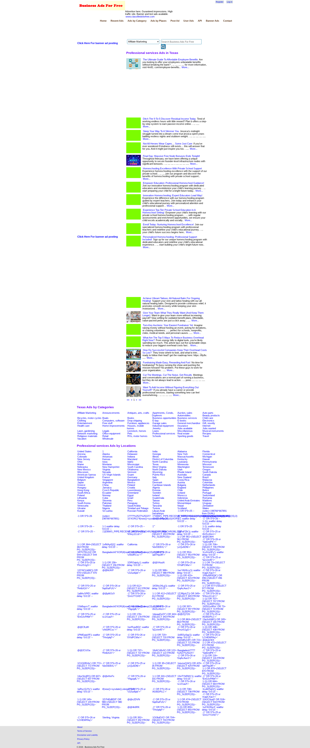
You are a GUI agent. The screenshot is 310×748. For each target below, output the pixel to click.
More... (185, 67)
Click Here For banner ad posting (97, 43)
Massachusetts (185, 456)
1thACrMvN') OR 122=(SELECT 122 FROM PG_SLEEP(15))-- (164, 653)
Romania (207, 498)
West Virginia (159, 467)
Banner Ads (212, 21)
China (105, 485)
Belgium (81, 480)
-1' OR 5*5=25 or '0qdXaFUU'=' (161, 700)
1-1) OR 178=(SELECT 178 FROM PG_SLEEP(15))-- (138, 617)
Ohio (79, 462)
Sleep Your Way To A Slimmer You (161, 131)
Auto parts (207, 413)
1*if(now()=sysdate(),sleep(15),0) (219, 516)
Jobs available (184, 428)
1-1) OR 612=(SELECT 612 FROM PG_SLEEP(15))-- (138, 588)
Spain (155, 480)
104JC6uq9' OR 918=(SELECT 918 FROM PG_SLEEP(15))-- (213, 702)
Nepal (180, 505)
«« (128, 400)
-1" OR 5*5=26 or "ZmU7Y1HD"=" (136, 594)
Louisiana (182, 462)
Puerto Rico (158, 474)
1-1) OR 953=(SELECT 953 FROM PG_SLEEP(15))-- (188, 555)
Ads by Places (158, 21)
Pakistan (107, 503)
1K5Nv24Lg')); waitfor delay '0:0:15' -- (163, 587)
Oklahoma (132, 469)
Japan (80, 482)
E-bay (155, 420)
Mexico (131, 482)
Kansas (106, 459)
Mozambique (184, 503)
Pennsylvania (209, 462)
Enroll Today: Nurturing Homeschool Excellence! (168, 224)
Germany (132, 477)
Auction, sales (184, 413)
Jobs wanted (209, 428)
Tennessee (208, 467)
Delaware (132, 454)
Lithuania (82, 498)
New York (182, 454)
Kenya (80, 500)
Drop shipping (134, 420)
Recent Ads (117, 21)
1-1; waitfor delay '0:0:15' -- (186, 520)
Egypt (130, 495)
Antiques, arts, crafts (138, 413)
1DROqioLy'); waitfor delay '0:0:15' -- (138, 563)
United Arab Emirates (188, 500)
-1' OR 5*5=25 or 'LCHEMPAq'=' (211, 636)
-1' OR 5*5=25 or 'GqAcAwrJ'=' (186, 587)
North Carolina (160, 462)
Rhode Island (184, 472)
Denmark (157, 482)
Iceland (181, 493)
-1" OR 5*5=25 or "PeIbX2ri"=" (86, 587)
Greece (81, 485)
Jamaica (106, 487)
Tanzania (157, 505)
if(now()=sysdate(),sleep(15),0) (118, 689)
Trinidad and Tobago (137, 508)
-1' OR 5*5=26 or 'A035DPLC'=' (161, 690)
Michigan (207, 456)
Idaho (130, 462)
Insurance (182, 426)
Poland (81, 495)
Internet (206, 426)
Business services (187, 418)
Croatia (131, 487)
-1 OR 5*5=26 (84, 516)
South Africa (83, 493)
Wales (205, 508)
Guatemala (158, 498)
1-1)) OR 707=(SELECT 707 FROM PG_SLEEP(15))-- (213, 601)
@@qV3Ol (208, 640)
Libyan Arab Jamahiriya (158, 512)
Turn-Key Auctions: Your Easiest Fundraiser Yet (168, 325)
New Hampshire (110, 467)
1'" (153, 526)
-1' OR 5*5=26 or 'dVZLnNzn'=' (161, 607)
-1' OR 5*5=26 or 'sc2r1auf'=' (186, 682)
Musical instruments (213, 431)
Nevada (106, 472)
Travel (205, 436)
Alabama (182, 451)
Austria (181, 482)
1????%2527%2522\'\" (139, 516)
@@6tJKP (108, 570)
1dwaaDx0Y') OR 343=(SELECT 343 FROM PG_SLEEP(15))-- (164, 617)
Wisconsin (82, 472)
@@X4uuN (158, 562)
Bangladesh (133, 480)
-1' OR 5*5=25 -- (136, 526)
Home (103, 21)
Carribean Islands (161, 485)
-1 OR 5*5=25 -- (185, 511)
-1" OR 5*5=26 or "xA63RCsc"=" (111, 628)
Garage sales (159, 423)
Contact (227, 21)
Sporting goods (185, 436)
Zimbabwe (207, 505)
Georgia (156, 454)
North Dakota (159, 469)
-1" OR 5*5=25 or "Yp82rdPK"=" (211, 651)
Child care (207, 418)
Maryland (132, 459)
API (200, 21)
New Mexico (84, 469)
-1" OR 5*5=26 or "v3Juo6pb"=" (136, 571)
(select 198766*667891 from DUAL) (214, 512)
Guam (130, 474)
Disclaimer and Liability (87, 735)
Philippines (208, 487)
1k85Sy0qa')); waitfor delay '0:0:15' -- (188, 636)
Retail (105, 436)
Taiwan (156, 500)
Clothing (81, 420)
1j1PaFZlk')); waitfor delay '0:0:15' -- (187, 532)
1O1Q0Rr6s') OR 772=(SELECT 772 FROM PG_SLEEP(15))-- (89, 666)
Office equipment (111, 433)
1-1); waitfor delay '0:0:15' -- (211, 527)
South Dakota (209, 472)
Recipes (206, 433)
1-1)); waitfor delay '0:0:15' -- (212, 522)
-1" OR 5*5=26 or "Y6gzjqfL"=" (136, 677)
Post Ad (174, 21)
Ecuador (106, 493)
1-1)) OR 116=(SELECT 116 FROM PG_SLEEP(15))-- (213, 658)
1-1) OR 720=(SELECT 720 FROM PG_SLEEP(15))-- (163, 637)
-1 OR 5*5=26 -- (85, 526)
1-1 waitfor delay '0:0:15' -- (111, 527)
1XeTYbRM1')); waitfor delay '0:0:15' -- (189, 677)
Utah (179, 469)
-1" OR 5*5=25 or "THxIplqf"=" (111, 636)
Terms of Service (84, 731)
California (132, 451)
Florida (206, 451)
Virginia (106, 469)
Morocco (182, 495)
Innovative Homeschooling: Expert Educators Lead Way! (172, 195)
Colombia (207, 482)
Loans (155, 431)
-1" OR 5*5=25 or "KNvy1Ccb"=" (136, 532)
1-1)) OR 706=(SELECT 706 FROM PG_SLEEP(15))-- (213, 547)
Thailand (106, 505)
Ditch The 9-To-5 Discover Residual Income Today (169, 119)
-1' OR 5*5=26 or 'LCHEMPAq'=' (86, 718)
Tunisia (156, 508)
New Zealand (184, 477)
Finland (131, 485)
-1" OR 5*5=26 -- (211, 518)
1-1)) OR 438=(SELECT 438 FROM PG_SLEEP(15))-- (213, 630)
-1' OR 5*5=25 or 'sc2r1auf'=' (111, 615)
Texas (155, 464)
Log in (229, 2)
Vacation (81, 438)
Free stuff (107, 423)
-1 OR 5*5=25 (184, 526)
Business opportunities (164, 418)
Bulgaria (181, 485)
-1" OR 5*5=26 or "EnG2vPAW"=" (211, 677)
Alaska (106, 454)
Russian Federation (137, 511)
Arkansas (107, 456)
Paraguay (132, 503)
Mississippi (133, 464)
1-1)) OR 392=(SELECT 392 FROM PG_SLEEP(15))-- (138, 720)
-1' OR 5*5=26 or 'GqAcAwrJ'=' (186, 656)
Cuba (105, 498)
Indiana (131, 456)
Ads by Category (137, 21)
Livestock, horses (136, 431)
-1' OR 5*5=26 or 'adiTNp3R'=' (161, 553)
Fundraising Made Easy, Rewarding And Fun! (166, 362)
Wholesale (107, 438)
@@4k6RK (133, 707)
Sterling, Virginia (110, 717)
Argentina (107, 482)
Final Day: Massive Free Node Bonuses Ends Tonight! (171, 156)
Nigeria (106, 508)
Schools (156, 436)
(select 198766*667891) (110, 517)
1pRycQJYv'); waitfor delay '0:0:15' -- (88, 690)
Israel (130, 498)
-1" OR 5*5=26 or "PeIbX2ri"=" (111, 651)
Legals (105, 431)
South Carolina (135, 467)
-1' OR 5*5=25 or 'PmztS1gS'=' (86, 563)
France (106, 477)
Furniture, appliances (138, 423)
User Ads (188, 21)
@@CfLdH (83, 627)
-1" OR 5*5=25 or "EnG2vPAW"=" (86, 615)
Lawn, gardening (86, 431)
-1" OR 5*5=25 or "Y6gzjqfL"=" (136, 607)
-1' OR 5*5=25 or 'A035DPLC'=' (211, 615)
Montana (107, 464)
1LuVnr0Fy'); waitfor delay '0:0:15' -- (213, 553)
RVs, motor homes (137, 436)
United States (84, 451)
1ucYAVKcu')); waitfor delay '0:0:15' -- (188, 571)
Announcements (111, 413)
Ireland (156, 495)
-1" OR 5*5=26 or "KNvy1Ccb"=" (211, 594)
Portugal (206, 493)
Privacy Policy (83, 739)
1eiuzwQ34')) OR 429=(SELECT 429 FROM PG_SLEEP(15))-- (189, 666)
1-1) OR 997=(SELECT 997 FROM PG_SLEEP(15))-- (188, 609)
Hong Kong (83, 490)
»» (140, 400)
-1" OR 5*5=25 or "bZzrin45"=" (211, 558)
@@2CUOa (83, 650)
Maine (80, 464)
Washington (183, 467)
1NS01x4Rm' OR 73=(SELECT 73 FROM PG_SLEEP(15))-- (214, 609)
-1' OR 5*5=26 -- (161, 518)
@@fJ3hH (208, 536)
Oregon (206, 469)
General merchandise (188, 423)
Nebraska (82, 467)
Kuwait (80, 511)
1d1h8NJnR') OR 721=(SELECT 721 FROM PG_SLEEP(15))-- (189, 642)
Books (130, 418)
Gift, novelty (208, 423)
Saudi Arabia (134, 505)
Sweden (156, 493)
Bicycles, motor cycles (89, 418)
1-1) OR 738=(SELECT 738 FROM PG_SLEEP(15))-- (188, 692)
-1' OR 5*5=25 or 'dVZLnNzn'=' (211, 532)
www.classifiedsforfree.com (140, 16)
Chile (180, 490)
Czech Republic (110, 490)
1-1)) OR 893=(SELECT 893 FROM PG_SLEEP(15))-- (188, 710)
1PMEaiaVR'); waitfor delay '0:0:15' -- (88, 636)
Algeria (156, 487)
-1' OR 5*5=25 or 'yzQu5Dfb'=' (136, 664)
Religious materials (87, 436)
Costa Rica (183, 480)
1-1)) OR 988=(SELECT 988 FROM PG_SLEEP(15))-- (163, 573)
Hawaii (206, 459)
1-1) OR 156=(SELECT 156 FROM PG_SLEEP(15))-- (113, 565)
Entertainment (84, 423)
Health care (83, 426)
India (154, 451)
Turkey (156, 503)
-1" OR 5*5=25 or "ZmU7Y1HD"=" (211, 713)
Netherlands (208, 485)
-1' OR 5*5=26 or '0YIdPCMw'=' (136, 636)
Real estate (183, 433)
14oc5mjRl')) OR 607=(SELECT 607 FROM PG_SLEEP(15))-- (89, 679)
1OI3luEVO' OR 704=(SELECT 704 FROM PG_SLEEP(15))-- (163, 720)
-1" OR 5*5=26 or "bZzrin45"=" (161, 628)
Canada (206, 474)
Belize (205, 490)
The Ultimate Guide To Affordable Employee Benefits (170, 59)
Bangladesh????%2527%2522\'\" (186, 651)
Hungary (81, 487)
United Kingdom (85, 477)
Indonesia (182, 498)
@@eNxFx (108, 676)
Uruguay (207, 503)
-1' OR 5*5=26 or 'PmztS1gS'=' (186, 628)
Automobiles (184, 415)
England (181, 487)
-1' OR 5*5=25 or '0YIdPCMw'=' (186, 563)
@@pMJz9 (108, 593)
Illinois (155, 456)
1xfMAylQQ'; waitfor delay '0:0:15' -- (113, 545)
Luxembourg (134, 490)
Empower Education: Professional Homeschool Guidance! (173, 183)
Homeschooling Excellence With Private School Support (172, 168)
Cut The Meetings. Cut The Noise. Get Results (167, 375)
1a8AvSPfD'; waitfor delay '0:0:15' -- (87, 594)
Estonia (156, 490)
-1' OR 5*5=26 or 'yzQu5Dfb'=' (186, 545)
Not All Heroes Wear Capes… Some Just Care (167, 143)
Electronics (208, 420)
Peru (129, 500)
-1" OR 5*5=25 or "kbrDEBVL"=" (111, 664)
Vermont (131, 472)
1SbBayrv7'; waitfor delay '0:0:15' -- (87, 607)
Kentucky (182, 459)
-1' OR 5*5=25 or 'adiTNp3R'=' (211, 664)
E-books (181, 420)
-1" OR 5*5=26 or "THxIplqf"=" (161, 708)
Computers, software (113, 420)
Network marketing (87, 433)
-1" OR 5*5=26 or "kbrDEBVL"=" (161, 545)
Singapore (107, 480)
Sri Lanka (107, 511)
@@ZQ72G (183, 614)
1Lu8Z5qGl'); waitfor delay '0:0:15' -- (213, 690)
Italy (154, 477)
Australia (182, 474)
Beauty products (211, 415)
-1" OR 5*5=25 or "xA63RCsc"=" (136, 553)
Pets (129, 433)
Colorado (82, 456)
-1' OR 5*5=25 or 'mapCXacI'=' (211, 695)
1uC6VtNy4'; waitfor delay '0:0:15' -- (212, 708)
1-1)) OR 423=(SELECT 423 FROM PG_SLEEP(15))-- (188, 578)
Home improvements (113, 426)
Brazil (205, 477)
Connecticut (208, 454)
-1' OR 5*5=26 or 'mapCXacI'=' (211, 571)
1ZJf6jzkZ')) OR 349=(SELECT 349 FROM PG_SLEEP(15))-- (188, 596)
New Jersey (83, 459)
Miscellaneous (185, 431)
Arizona (81, 454)
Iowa (104, 462)
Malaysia (207, 480)
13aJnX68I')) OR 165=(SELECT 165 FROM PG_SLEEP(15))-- (214, 622)
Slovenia (106, 500)
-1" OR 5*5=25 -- (86, 531)
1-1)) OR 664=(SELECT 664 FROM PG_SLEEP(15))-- (213, 684)
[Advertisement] (135, 31)
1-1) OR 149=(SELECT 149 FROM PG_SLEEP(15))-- (88, 702)
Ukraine (81, 508)
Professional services (163, 433)
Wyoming (157, 472)
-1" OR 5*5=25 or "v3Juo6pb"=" (136, 690)
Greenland (132, 493)
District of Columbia (162, 459)
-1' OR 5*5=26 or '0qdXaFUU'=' (111, 587)
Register (219, 2)
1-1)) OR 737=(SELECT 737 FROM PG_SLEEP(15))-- (138, 653)
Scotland (182, 508)
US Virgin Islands (111, 474)
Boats (105, 418)
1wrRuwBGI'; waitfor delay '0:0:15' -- (138, 628)
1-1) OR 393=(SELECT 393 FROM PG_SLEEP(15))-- (163, 534)
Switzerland (208, 495)
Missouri (207, 464)
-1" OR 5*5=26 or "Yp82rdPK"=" (211, 540)
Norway (106, 495)
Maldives (207, 500)
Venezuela (82, 505)
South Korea (83, 503)
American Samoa (86, 474)
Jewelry (156, 428)
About (79, 727)
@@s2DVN (133, 699)
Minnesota (182, 464)
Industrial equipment (163, 426)
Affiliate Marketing (86, 413)
